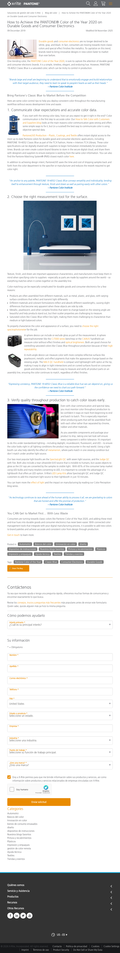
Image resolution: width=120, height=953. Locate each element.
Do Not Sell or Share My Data (87, 949)
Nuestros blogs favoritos (52, 549)
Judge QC (104, 459)
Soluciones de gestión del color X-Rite (24, 13)
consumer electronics (68, 41)
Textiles (57, 554)
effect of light (37, 482)
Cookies (95, 946)
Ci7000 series (58, 338)
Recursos (12, 902)
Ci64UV (86, 338)
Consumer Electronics (72, 561)
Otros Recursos (15, 908)
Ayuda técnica (42, 554)
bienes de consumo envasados (22, 823)
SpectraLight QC (58, 459)
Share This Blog (16, 568)
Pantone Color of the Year (28, 561)
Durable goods (46, 41)
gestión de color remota (19, 848)
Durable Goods (94, 561)
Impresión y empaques (20, 554)
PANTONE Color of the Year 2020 (47, 61)
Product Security (61, 949)
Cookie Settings (111, 946)
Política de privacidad (76, 946)
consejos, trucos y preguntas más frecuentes (39, 602)
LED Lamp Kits (59, 473)
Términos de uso (41, 949)
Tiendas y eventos (74, 554)
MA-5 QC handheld (53, 362)
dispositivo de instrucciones (22, 549)
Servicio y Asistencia (18, 891)
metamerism (54, 450)
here (72, 156)
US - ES (61, 934)
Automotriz (25, 544)
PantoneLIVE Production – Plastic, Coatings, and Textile (50, 135)
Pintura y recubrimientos (80, 549)
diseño (83, 544)
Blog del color (51, 13)
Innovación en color (65, 544)
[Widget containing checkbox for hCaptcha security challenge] (29, 789)
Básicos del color (43, 544)
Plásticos (101, 549)
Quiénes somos (15, 885)
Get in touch (13, 534)
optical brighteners (75, 342)
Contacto (57, 946)
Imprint (25, 949)
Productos (12, 896)
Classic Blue (51, 561)
